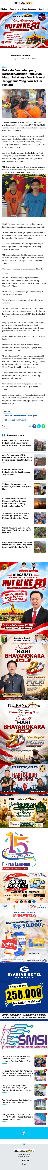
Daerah (42, 9)
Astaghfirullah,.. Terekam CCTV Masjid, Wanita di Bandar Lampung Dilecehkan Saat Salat (17, 1117)
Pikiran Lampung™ (24, 1156)
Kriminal (3, 9)
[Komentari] (3, 426)
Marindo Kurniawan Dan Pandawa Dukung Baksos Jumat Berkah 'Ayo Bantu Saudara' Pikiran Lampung (17, 1073)
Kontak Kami (24, 1160)
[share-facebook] (34, 426)
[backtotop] (24, 1145)
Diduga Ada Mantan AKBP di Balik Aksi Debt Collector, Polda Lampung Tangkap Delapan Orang (17, 1058)
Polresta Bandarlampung (15, 420)
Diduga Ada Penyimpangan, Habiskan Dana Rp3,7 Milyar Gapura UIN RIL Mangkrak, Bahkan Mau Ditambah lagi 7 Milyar (17, 1087)
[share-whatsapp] (43, 426)
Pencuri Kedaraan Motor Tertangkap (20, 415)
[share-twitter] (39, 426)
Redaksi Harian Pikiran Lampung (23, 9)
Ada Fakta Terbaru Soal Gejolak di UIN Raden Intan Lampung (17, 1101)
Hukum (5, 67)
